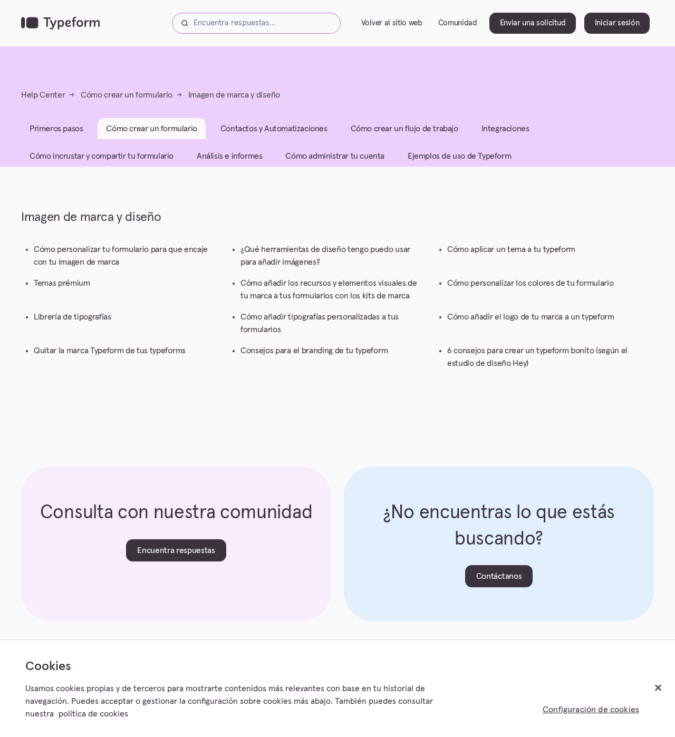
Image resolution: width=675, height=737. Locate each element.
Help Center (43, 95)
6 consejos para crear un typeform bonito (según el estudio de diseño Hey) (537, 356)
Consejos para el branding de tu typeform (314, 350)
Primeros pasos (56, 128)
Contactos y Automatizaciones (273, 128)
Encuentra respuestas (176, 550)
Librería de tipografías (72, 317)
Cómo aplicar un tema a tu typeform (511, 249)
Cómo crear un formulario (126, 95)
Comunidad (457, 23)
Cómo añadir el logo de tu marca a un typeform (530, 317)
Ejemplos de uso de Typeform (459, 156)
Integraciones (505, 128)
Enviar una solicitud (533, 23)
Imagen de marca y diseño (234, 95)
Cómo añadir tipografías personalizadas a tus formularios (319, 323)
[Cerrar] (658, 688)
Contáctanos (499, 576)
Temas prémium (62, 283)
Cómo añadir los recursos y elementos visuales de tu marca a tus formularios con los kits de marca (328, 289)
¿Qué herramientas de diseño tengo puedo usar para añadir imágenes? (325, 255)
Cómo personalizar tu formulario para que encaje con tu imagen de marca (121, 255)
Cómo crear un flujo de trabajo (404, 128)
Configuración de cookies (591, 709)
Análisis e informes (229, 156)
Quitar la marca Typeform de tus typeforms (110, 350)
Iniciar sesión (617, 23)
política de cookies (93, 714)
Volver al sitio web (391, 23)
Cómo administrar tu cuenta (334, 156)
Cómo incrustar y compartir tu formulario (101, 156)
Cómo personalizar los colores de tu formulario (530, 283)
